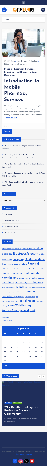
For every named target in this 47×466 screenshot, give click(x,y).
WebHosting (23, 305)
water (11, 305)
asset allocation (26, 248)
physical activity (30, 287)
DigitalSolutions (35, 259)
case (42, 254)
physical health (40, 287)
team (37, 301)
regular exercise (19, 296)
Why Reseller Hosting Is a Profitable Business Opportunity (21, 410)
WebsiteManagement (15, 310)
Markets (8, 402)
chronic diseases (7, 259)
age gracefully (16, 248)
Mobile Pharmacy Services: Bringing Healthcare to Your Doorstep (20, 72)
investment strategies (24, 278)
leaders (34, 278)
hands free (9, 273)
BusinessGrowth (26, 254)
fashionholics (7, 321)
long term (8, 282)
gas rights (40, 269)
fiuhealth (5, 318)
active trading (6, 248)
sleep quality (15, 301)
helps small (19, 273)
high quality (31, 273)
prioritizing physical (20, 292)
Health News (22, 61)
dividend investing (8, 264)
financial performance (16, 269)
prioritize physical (7, 292)
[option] (23, 403)
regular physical (30, 296)
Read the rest (11, 118)
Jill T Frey (11, 61)
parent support (10, 287)
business (7, 254)
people (20, 287)
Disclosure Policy (12, 221)
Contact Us (10, 233)
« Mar (6, 366)
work (32, 310)
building (37, 248)
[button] (40, 376)
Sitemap (8, 214)
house (13, 278)
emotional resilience (20, 264)
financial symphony (30, 269)
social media (28, 301)
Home (6, 19)
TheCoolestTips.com (23, 454)
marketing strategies (28, 282)
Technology (33, 61)
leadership (40, 278)
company (18, 259)
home (5, 278)
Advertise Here (11, 227)
